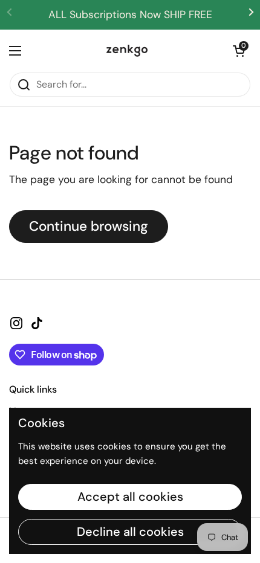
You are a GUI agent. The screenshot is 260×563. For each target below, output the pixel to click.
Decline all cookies (130, 531)
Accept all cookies (130, 496)
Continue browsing (88, 226)
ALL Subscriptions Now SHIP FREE (130, 15)
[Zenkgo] (127, 51)
